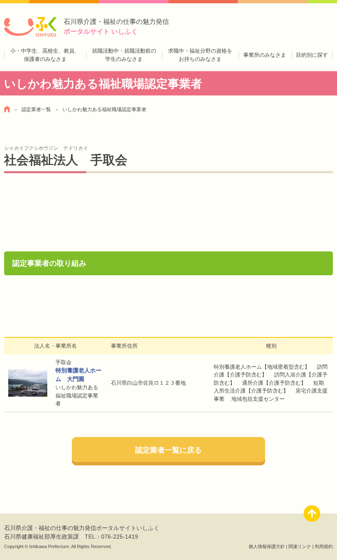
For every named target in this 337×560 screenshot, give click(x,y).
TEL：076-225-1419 (111, 536)
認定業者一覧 (36, 109)
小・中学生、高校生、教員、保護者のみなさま (45, 55)
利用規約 (324, 546)
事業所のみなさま (264, 55)
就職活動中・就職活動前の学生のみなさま (124, 55)
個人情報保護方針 (267, 546)
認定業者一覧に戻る (168, 450)
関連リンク (300, 546)
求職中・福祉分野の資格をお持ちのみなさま (200, 55)
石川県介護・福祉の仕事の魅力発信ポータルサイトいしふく (81, 528)
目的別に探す (312, 55)
